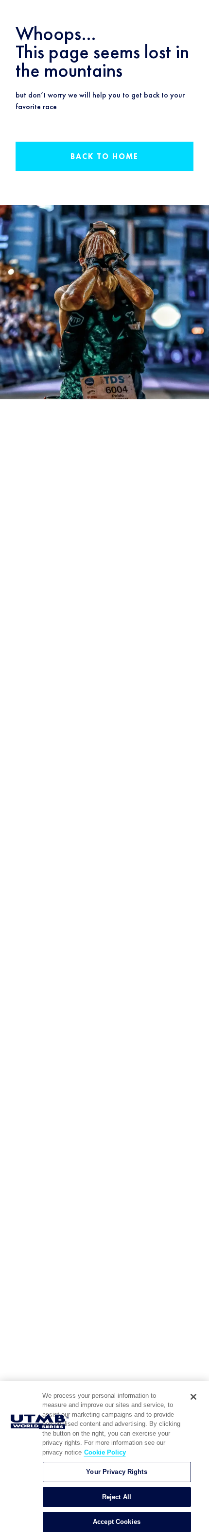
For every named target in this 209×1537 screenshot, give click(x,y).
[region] (104, 1459)
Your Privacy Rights (116, 1471)
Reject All (116, 1497)
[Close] (193, 1396)
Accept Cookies (116, 1521)
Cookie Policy (105, 1452)
